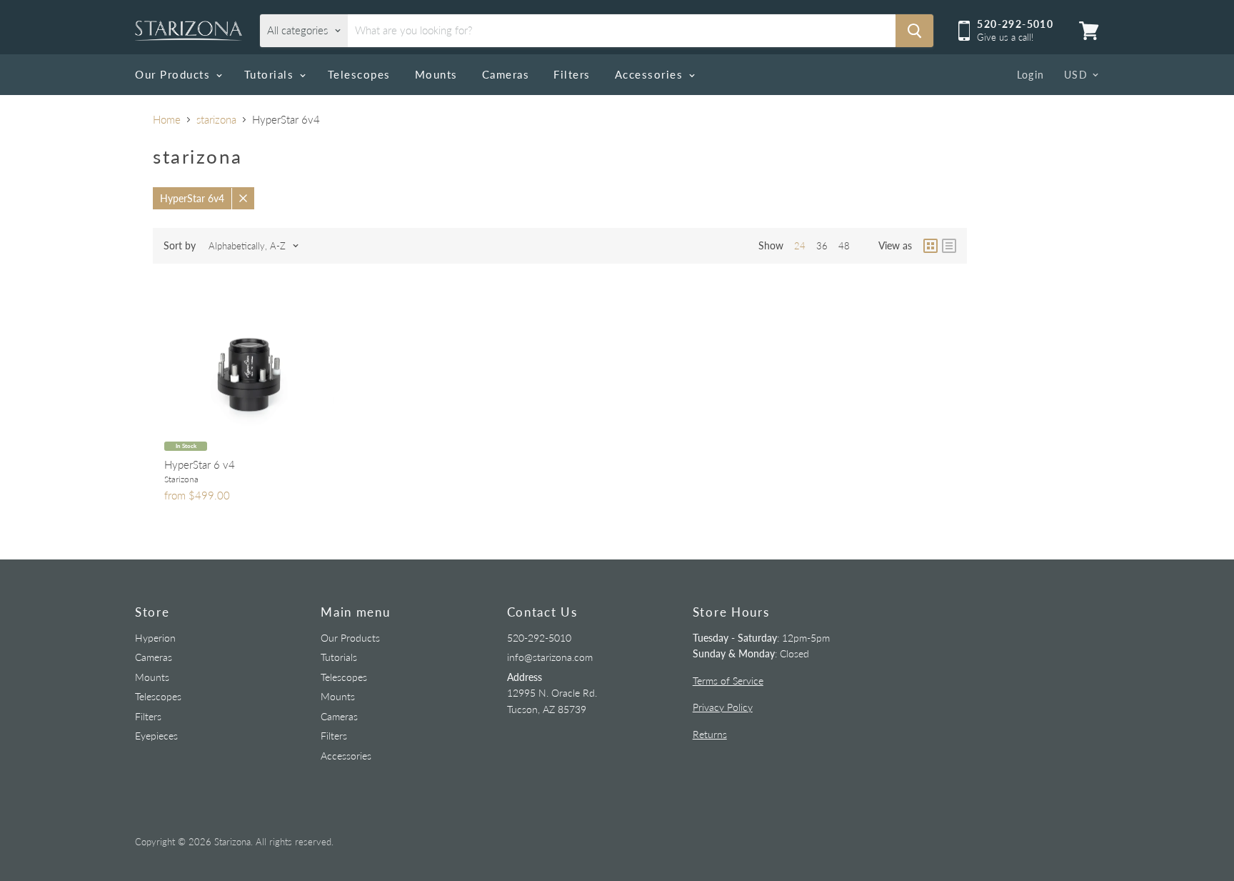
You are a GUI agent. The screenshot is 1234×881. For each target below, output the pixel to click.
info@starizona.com (550, 657)
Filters (572, 74)
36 (822, 246)
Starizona (181, 479)
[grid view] (930, 246)
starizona (216, 120)
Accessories (651, 74)
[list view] (949, 246)
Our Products (174, 74)
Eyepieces (156, 736)
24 (800, 246)
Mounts (436, 74)
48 (844, 246)
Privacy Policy (723, 707)
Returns (710, 734)
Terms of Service (728, 681)
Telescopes (359, 74)
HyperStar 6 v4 (199, 464)
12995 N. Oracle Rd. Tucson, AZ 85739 (552, 693)
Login (1031, 75)
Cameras (506, 74)
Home (167, 120)
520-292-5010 (539, 638)
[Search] (914, 30)
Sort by (180, 246)
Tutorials (271, 74)
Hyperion (155, 638)
